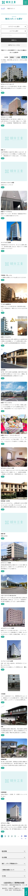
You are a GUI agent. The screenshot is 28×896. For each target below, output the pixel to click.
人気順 (18, 57)
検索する (14, 40)
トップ (3, 8)
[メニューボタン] (25, 2)
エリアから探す (14, 31)
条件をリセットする (14, 45)
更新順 (12, 57)
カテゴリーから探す (14, 26)
